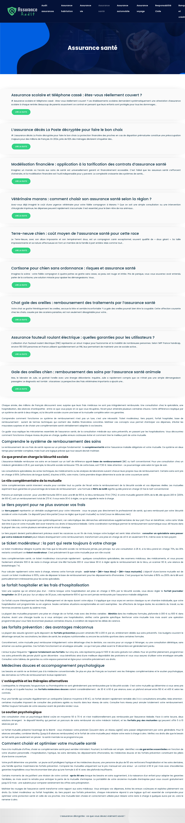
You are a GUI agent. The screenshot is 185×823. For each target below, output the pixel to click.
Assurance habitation (67, 8)
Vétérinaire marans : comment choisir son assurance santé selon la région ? (81, 198)
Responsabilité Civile (163, 8)
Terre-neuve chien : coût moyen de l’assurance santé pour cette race (75, 233)
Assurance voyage (142, 8)
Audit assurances (47, 8)
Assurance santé (104, 8)
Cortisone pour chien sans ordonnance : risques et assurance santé (73, 268)
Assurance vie (85, 8)
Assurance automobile (123, 8)
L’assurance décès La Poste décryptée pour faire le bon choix (67, 129)
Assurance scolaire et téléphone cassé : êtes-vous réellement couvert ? (76, 95)
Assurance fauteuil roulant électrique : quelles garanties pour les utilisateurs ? (83, 337)
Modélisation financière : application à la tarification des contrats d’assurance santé (88, 164)
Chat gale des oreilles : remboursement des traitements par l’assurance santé (83, 302)
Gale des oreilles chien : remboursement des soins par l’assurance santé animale (86, 371)
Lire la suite (21, 112)
